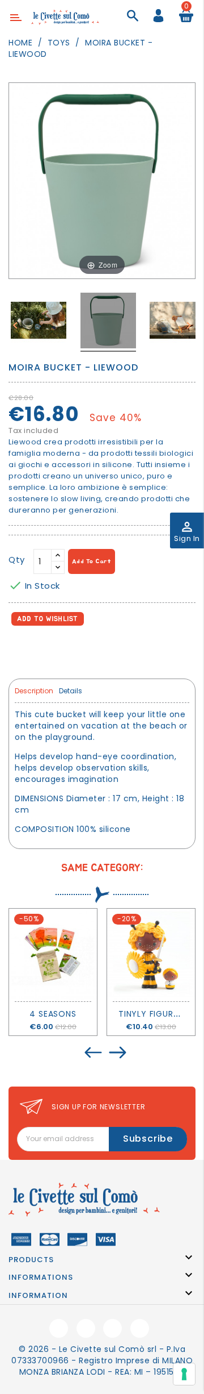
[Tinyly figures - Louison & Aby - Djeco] (151, 955)
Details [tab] (70, 691)
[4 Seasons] (53, 955)
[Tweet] (44, 650)
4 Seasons (52, 1014)
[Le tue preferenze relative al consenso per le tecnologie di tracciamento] (184, 1374)
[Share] (19, 650)
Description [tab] (34, 691)
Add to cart (92, 561)
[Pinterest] (69, 650)
